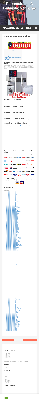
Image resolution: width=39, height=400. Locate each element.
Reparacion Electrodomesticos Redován (12, 300)
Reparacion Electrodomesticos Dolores (12, 254)
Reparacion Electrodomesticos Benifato (12, 222)
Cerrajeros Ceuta (7, 354)
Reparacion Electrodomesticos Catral (11, 246)
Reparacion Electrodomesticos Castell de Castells (13, 244)
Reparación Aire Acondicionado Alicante (10, 56)
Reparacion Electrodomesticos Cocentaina (12, 247)
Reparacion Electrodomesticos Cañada (12, 242)
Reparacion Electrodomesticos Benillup (12, 226)
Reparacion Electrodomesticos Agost (11, 192)
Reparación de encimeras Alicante (9, 55)
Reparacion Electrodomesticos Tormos (12, 320)
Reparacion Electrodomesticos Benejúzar (12, 214)
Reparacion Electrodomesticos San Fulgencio (12, 306)
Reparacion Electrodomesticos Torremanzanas (13, 321)
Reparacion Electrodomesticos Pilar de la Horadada (13, 292)
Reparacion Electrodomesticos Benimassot (12, 229)
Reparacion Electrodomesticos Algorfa (12, 202)
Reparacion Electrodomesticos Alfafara (12, 200)
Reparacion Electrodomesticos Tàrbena (12, 316)
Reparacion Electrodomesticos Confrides (12, 248)
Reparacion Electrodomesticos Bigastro (12, 234)
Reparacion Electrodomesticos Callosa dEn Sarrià (13, 238)
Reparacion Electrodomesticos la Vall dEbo (12, 326)
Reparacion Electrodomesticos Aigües (11, 194)
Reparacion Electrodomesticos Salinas (11, 305)
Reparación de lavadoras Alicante (9, 53)
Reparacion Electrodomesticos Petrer (11, 291)
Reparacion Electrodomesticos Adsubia (12, 191)
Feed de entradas (7, 380)
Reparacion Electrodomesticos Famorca (12, 258)
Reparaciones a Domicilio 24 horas (17, 28)
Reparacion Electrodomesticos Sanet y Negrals (13, 310)
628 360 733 (19, 12)
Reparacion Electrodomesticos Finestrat (12, 259)
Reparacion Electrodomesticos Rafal (11, 298)
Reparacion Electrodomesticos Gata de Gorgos (13, 263)
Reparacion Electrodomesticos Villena (11, 329)
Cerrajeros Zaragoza (8, 356)
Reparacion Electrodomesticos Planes (11, 294)
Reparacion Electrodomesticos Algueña (12, 203)
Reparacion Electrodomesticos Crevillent (12, 250)
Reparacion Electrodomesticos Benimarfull (12, 228)
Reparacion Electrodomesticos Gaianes (12, 262)
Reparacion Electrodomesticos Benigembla (12, 223)
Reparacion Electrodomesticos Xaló (11, 330)
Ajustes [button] (2, 397)
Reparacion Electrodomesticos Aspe (11, 209)
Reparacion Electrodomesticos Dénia (11, 253)
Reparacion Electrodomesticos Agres (11, 193)
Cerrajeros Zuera (7, 355)
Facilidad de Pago (7, 58)
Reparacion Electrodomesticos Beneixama (12, 213)
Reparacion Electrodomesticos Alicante (12, 204)
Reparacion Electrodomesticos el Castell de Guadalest (14, 245)
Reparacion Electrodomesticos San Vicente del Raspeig (14, 309)
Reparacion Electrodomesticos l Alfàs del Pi (12, 201)
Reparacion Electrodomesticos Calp (11, 239)
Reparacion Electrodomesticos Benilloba (12, 225)
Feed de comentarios (8, 381)
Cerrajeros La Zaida (8, 357)
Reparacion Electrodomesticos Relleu (11, 301)
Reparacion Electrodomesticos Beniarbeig (12, 216)
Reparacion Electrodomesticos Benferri (12, 215)
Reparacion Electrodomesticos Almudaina (12, 206)
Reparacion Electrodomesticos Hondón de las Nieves (14, 260)
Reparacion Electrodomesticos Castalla (12, 243)
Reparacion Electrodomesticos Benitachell (12, 232)
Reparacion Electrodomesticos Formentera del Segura (14, 261)
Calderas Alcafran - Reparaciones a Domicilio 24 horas (12, 361)
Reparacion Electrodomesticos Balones (12, 210)
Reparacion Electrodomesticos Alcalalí (11, 196)
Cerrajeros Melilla (7, 353)
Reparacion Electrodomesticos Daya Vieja (12, 252)
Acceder (6, 379)
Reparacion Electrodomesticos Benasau (12, 212)
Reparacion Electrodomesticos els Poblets (12, 295)
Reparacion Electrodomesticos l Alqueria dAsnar (13, 207)
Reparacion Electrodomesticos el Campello (12, 240)
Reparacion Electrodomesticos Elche (11, 255)
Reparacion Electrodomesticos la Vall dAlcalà (12, 323)
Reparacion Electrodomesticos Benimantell (12, 227)
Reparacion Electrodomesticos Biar (11, 233)
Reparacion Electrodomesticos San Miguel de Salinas (14, 308)
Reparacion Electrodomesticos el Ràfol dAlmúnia (13, 299)
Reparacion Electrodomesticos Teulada (12, 317)
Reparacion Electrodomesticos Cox (11, 249)
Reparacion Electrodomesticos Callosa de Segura (13, 237)
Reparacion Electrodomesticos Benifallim (12, 221)
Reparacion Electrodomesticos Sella (11, 314)
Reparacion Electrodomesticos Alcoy (11, 199)
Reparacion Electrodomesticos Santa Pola (12, 312)
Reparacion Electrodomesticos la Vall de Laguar (13, 325)
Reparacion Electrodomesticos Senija (11, 315)
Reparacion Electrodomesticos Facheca (12, 257)
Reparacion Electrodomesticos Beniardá (12, 217)
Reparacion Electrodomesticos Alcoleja (12, 198)
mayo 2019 (6, 367)
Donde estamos (7, 59)
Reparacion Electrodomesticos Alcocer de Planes (13, 197)
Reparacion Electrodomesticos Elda (11, 256)
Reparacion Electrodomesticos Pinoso (11, 293)
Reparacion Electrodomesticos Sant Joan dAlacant (13, 311)
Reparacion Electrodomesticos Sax (11, 313)
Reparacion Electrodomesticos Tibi (11, 318)
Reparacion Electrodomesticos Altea (11, 208)
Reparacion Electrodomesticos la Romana (12, 303)
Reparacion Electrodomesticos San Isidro (12, 307)
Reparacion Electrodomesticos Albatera (12, 195)
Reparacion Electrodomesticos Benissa (12, 231)
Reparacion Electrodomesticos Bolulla (11, 235)
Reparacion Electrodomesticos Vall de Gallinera (13, 324)
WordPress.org (7, 382)
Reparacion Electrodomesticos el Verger (12, 327)
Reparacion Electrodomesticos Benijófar (12, 224)
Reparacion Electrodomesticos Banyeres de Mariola (13, 211)
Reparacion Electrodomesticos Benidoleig (12, 219)
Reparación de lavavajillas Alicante (10, 54)
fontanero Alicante (26, 115)
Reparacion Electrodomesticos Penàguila (12, 290)
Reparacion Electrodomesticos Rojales (11, 302)
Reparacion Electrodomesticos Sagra (11, 304)
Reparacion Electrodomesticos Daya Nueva (12, 251)
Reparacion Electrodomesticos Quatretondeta (13, 297)
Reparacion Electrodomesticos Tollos (11, 319)
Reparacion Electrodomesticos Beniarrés (12, 218)
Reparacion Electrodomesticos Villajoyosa (12, 328)
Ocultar (14, 50)
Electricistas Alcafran (24, 361)
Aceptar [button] (6, 397)
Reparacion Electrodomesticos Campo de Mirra (13, 241)
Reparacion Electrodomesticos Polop (11, 296)
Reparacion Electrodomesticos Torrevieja (12, 322)
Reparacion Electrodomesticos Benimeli (12, 230)
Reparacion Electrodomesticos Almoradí (12, 205)
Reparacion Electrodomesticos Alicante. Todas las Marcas (13, 57)
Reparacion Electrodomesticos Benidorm (12, 220)
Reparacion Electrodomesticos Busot (11, 236)
